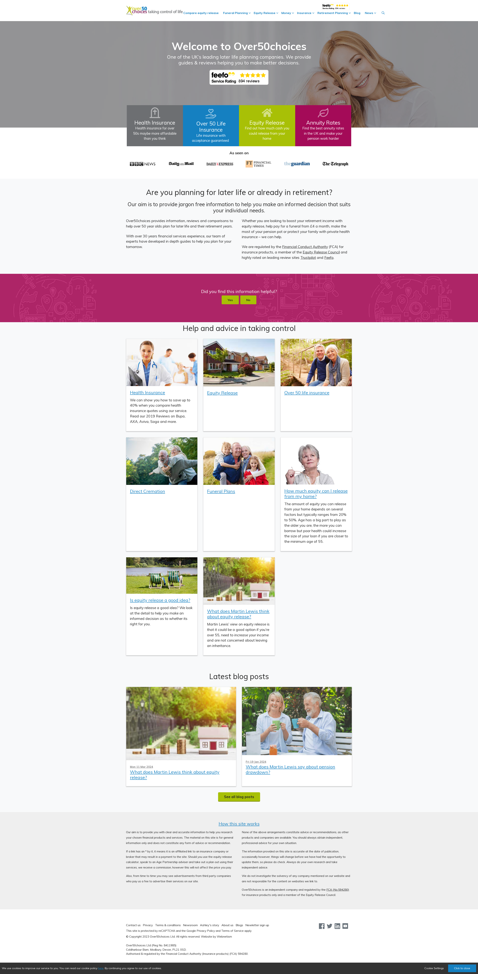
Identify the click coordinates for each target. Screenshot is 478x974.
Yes (230, 300)
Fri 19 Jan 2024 (256, 762)
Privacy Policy (206, 931)
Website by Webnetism (216, 936)
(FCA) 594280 (238, 954)
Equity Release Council (321, 252)
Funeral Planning (235, 13)
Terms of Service (232, 931)
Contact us (133, 925)
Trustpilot (308, 257)
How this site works (239, 823)
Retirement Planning (332, 13)
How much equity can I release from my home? (316, 493)
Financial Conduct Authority (305, 246)
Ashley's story (209, 925)
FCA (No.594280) (337, 889)
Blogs (239, 925)
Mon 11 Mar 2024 (141, 767)
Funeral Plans (221, 491)
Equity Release (264, 13)
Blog (357, 13)
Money (286, 13)
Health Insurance (147, 392)
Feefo (328, 257)
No (248, 300)
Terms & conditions (168, 925)
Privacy (148, 925)
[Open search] (383, 13)
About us (227, 925)
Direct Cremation (147, 491)
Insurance (304, 13)
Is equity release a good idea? (160, 600)
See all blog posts (239, 797)
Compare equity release (201, 13)
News (369, 13)
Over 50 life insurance (306, 392)
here (100, 968)
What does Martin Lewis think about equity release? (238, 613)
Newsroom (190, 925)
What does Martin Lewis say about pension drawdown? (290, 769)
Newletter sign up (257, 925)
